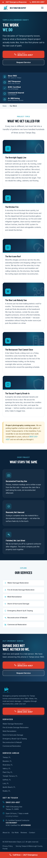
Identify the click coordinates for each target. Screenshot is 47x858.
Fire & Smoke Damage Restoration (20, 590)
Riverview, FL (8, 765)
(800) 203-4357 (38, 2)
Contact (32, 832)
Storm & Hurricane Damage (18, 604)
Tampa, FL (7, 757)
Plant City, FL (7, 772)
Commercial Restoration (17, 625)
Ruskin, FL (6, 791)
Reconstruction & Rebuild (17, 618)
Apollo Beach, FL (9, 787)
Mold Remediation (14, 597)
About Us (6, 832)
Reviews (24, 832)
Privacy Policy (8, 846)
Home (5, 106)
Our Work (15, 832)
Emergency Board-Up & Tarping (20, 611)
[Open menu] (42, 8)
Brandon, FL (7, 761)
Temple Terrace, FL (10, 776)
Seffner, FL (7, 780)
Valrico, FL (6, 768)
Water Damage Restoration (18, 583)
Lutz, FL (6, 783)
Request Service (24, 62)
